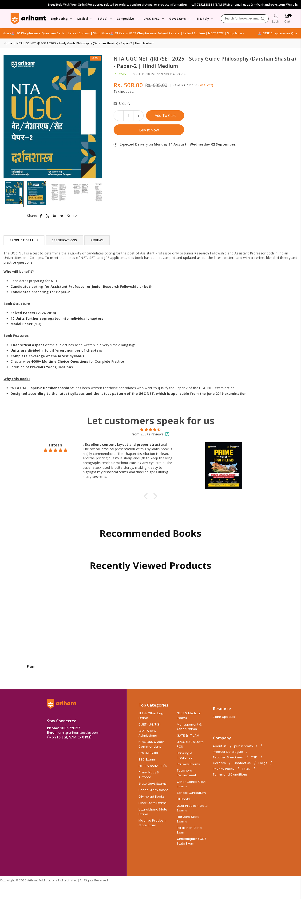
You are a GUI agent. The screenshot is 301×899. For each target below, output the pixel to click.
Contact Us (242, 763)
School (102, 19)
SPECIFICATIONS (64, 240)
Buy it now (149, 130)
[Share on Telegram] (61, 215)
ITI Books (184, 799)
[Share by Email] (75, 215)
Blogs (262, 763)
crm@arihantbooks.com (79, 732)
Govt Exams (177, 19)
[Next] (95, 117)
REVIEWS (97, 240)
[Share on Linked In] (54, 215)
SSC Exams (147, 759)
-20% (95, 58)
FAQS (246, 769)
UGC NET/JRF (148, 753)
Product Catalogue (228, 752)
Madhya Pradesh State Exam (152, 822)
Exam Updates (224, 717)
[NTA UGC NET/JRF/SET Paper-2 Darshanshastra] (14, 194)
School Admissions (154, 790)
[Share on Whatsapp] (68, 215)
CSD (254, 757)
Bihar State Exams (153, 803)
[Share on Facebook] (41, 215)
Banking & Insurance (185, 755)
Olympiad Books (152, 796)
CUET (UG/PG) (150, 724)
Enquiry (124, 103)
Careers (219, 763)
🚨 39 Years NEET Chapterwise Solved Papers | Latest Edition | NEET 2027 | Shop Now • (165, 33)
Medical (82, 19)
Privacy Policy (223, 769)
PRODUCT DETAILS (24, 240)
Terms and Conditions (230, 774)
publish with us (245, 746)
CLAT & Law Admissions (148, 733)
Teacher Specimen (228, 757)
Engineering (59, 19)
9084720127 (70, 728)
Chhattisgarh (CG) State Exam (191, 841)
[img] (150, 429)
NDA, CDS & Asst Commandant (151, 744)
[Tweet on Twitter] (48, 215)
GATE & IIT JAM (188, 735)
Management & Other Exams (189, 726)
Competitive (125, 19)
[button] (287, 18)
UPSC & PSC (152, 19)
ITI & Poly (202, 19)
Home (8, 43)
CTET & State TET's (153, 766)
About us (220, 746)
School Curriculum (191, 793)
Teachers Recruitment (186, 772)
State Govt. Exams (153, 783)
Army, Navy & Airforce (149, 774)
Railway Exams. (189, 764)
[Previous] (10, 117)
